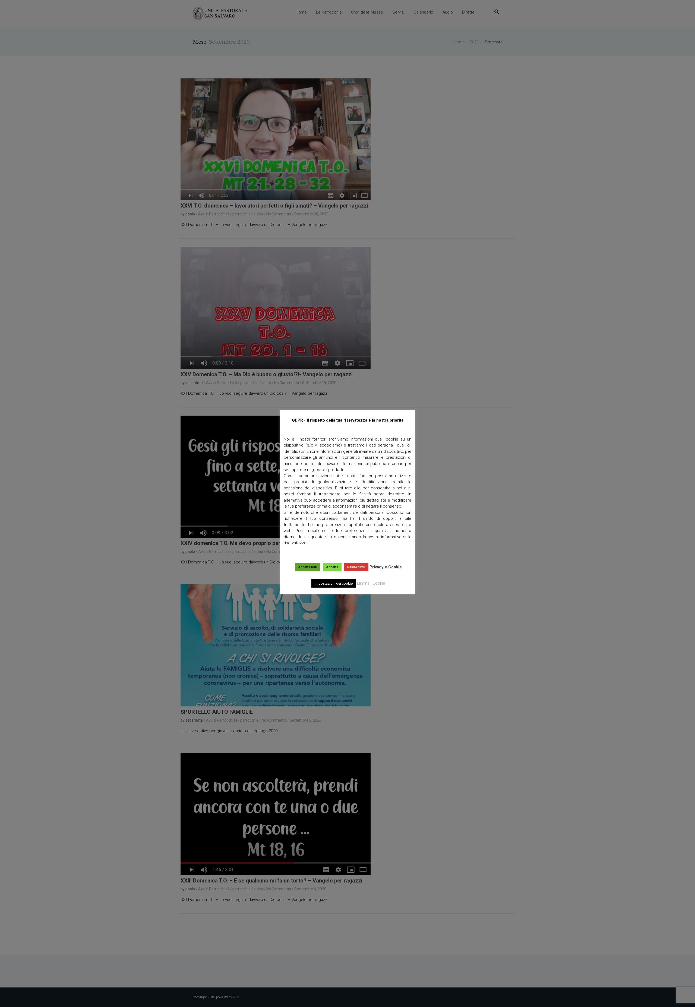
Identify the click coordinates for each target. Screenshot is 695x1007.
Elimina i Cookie (371, 583)
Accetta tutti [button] (307, 567)
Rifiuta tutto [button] (356, 567)
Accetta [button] (332, 567)
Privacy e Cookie (385, 567)
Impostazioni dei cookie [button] (334, 583)
